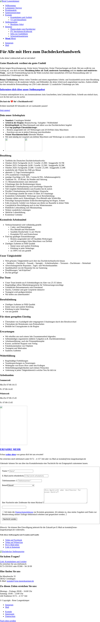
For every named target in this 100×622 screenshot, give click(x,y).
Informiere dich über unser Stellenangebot (22, 89)
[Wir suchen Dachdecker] (12, 551)
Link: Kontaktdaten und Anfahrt (13, 561)
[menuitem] (52, 5)
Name (5, 471)
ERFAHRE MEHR (10, 449)
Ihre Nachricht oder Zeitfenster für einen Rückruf (23, 502)
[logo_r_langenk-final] (9, 1)
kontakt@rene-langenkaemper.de (20, 581)
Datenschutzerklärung (24, 512)
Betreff (5, 485)
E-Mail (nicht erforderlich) (13, 476)
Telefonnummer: (9, 480)
